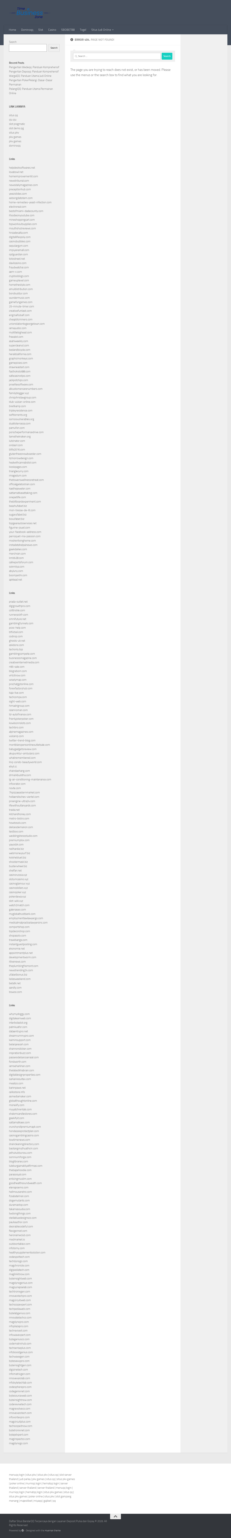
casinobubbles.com (19, 241)
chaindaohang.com (19, 770)
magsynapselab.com (20, 1287)
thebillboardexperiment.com (25, 501)
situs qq (13, 115)
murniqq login (33, 1483)
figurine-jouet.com (19, 527)
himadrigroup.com (19, 705)
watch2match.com (19, 905)
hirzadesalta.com (18, 232)
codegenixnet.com (19, 1391)
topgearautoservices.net (22, 523)
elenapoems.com (19, 1187)
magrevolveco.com (19, 1408)
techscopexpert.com (20, 1304)
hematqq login (51, 1483)
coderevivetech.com (20, 1404)
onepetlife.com (17, 497)
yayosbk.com (16, 844)
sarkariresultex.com (20, 1079)
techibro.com (16, 727)
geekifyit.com (16, 1118)
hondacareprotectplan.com (24, 1131)
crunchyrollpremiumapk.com (25, 1126)
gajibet (47, 1500)
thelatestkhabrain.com (21, 1070)
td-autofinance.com (20, 714)
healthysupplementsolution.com (27, 1252)
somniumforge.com (20, 1157)
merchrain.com (17, 553)
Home (12, 29)
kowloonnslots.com (20, 723)
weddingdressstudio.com (23, 835)
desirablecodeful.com (21, 1226)
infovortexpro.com (19, 1417)
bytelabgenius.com (19, 1313)
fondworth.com (17, 1061)
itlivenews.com (17, 961)
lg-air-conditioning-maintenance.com (30, 779)
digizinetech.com (18, 1369)
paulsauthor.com (18, 1222)
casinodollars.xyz (18, 888)
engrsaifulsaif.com (19, 315)
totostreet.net (17, 258)
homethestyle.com (19, 284)
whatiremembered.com (22, 757)
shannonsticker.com (20, 1048)
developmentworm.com (22, 957)
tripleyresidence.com (20, 410)
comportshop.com (19, 927)
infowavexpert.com (20, 1335)
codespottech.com (19, 1256)
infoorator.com (17, 783)
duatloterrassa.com (20, 423)
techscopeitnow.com (20, 1426)
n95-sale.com (17, 666)
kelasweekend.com (20, 979)
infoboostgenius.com (21, 1352)
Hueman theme (53, 1530)
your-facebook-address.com (25, 532)
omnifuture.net (17, 619)
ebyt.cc (13, 766)
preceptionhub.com (20, 189)
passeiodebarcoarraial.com (24, 1057)
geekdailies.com (18, 549)
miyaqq (38, 1500)
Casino (52, 29)
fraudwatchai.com (19, 267)
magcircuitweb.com (20, 1300)
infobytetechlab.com (20, 1382)
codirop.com (16, 636)
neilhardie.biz (16, 848)
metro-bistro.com (19, 818)
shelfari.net (15, 870)
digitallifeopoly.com (20, 237)
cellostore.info (17, 1092)
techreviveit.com (18, 1330)
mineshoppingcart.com (22, 219)
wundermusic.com (19, 297)
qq (54, 1500)
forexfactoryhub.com (20, 688)
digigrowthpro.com (19, 606)
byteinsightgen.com (20, 1365)
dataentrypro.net (18, 1031)
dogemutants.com (19, 1200)
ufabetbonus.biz (18, 974)
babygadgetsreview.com (23, 749)
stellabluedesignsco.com (23, 1217)
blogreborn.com (18, 671)
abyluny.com (16, 571)
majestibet (26, 1500)
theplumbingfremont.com (23, 966)
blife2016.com (17, 449)
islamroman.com (18, 710)
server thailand (27, 1487)
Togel (83, 29)
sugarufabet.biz (18, 514)
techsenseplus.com (20, 1348)
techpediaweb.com (19, 1309)
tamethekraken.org (20, 436)
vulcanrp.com (16, 736)
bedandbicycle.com (19, 349)
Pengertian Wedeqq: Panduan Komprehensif (34, 67)
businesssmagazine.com (23, 658)
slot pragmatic (17, 124)
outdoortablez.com (19, 1243)
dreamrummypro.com (21, 1035)
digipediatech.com (19, 1269)
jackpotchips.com (18, 380)
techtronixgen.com (19, 1291)
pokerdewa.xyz (17, 896)
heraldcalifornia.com (20, 354)
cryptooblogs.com (19, 276)
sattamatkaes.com (19, 1122)
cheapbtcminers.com (20, 319)
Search (13, 42)
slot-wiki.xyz (16, 901)
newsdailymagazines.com (23, 185)
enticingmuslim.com (20, 1178)
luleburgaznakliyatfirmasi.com (25, 1165)
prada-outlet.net (18, 601)
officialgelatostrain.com (22, 484)
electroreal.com (17, 206)
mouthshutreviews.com (22, 228)
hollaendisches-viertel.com (24, 796)
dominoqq (15, 145)
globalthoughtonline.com (23, 1100)
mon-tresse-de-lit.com (22, 510)
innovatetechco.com (20, 1317)
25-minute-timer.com (21, 306)
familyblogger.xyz (19, 393)
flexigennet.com (18, 1230)
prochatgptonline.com (21, 684)
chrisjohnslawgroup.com (22, 397)
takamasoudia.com (19, 1209)
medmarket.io (17, 1239)
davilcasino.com (18, 263)
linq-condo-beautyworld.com (25, 762)
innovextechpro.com (20, 1296)
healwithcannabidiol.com (22, 462)
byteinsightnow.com (20, 1400)
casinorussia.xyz (18, 875)
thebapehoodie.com (20, 1170)
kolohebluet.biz (17, 857)
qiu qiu (12, 119)
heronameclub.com (20, 1235)
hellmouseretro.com (20, 1191)
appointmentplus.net (21, 953)
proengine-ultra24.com (22, 801)
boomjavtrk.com (18, 575)
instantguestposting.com (23, 944)
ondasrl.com (16, 445)
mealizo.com (16, 1083)
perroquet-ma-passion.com (25, 536)
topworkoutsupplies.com (23, 224)
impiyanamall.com (19, 250)
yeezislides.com (18, 193)
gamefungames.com (20, 302)
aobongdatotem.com (21, 198)
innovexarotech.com (20, 1413)
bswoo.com (15, 992)
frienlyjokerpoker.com (21, 718)
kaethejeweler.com (19, 488)
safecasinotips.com (19, 375)
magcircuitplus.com (20, 1421)
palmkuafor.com (18, 1027)
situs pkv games (66, 1479)
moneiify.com (16, 1105)
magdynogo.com (18, 1443)
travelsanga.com (18, 940)
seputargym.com (18, 245)
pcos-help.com (17, 627)
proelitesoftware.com (21, 384)
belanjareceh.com (19, 1044)
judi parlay (25, 1479)
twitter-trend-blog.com (22, 740)
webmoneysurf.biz (19, 853)
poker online (17, 1483)
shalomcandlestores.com (23, 1113)
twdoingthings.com (20, 1213)
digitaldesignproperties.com (24, 1074)
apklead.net (15, 579)
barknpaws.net (17, 1087)
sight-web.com (17, 701)
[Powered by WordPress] (22, 1530)
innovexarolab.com (19, 1378)
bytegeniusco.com (19, 1339)
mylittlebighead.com (20, 332)
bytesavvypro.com (19, 1361)
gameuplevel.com (19, 280)
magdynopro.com (19, 1322)
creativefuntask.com (20, 310)
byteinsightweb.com (20, 1278)
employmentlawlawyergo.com (26, 918)
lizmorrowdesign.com (21, 458)
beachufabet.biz (18, 506)
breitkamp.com (17, 406)
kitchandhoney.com (20, 814)
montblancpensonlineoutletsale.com (29, 744)
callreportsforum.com (21, 562)
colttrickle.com (17, 610)
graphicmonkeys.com (21, 358)
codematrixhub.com (20, 1343)
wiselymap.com (18, 679)
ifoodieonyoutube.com (21, 215)
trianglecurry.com (19, 471)
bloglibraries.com (18, 1161)
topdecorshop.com (19, 931)
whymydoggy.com (19, 1014)
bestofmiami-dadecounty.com (26, 211)
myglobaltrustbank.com (22, 914)
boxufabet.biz (16, 519)
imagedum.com (18, 475)
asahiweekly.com (18, 341)
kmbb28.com (16, 558)
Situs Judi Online (101, 29)
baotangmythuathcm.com (23, 1148)
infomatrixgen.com (19, 1374)
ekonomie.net (17, 948)
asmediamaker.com (20, 1096)
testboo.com (16, 831)
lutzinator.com (17, 441)
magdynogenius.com (21, 1282)
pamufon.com (17, 427)
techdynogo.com (18, 1261)
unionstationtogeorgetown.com (27, 323)
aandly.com (15, 987)
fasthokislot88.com (19, 371)
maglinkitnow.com (19, 1274)
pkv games (15, 137)
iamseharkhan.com (19, 1066)
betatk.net (15, 983)
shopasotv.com (17, 935)
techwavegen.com (19, 1356)
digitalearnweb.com (20, 1018)
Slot (40, 29)
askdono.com (16, 645)
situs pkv (14, 132)
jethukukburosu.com (20, 1152)
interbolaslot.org (18, 1022)
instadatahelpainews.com (23, 545)
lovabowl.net (16, 172)
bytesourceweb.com (20, 1395)
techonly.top (16, 649)
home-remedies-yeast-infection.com (30, 202)
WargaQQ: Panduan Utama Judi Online (30, 76)
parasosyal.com (17, 1174)
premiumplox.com (19, 840)
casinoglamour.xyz (19, 883)
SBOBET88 (68, 29)
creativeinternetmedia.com (24, 662)
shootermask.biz (18, 861)
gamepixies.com (18, 362)
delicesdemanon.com (21, 827)
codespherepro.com (20, 1387)
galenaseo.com (17, 909)
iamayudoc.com (18, 328)
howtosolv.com (17, 822)
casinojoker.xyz (17, 892)
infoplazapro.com (18, 1326)
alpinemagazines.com (21, 731)
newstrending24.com (21, 970)
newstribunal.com (19, 180)
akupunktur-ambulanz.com (24, 753)
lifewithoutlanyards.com (22, 805)
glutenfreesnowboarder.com (25, 454)
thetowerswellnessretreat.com (26, 480)
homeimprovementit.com (23, 176)
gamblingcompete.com (22, 653)
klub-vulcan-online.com (22, 401)
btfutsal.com (16, 632)
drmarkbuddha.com (20, 775)
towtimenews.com (19, 1139)
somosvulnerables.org (21, 419)
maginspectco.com (19, 1439)
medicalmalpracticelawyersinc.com (28, 922)
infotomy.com (17, 1248)
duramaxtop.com (18, 1204)
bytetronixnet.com (19, 1430)
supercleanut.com (19, 345)
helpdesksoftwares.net (22, 167)
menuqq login (17, 1474)
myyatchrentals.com (20, 1109)
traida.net (14, 809)
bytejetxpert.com (18, 1434)
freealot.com (16, 336)
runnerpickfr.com (18, 614)
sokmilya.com (16, 566)
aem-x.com (15, 271)
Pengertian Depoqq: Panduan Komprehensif (34, 71)
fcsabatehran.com (19, 1196)
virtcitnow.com (17, 675)
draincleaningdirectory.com (24, 1144)
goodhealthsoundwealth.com (25, 1183)
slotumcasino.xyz (18, 879)
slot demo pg (16, 128)
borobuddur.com (18, 293)
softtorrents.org (18, 414)
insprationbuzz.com (20, 1053)
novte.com (15, 788)
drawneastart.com (19, 367)
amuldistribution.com (21, 289)
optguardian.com (18, 254)
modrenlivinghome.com (22, 540)
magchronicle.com (19, 1265)
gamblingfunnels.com (21, 623)
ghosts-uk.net (17, 640)
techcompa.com (18, 697)
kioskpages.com (18, 467)
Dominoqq (27, 29)
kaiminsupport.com (20, 1040)
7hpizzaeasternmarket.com (24, 792)
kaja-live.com (16, 692)
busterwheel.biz (18, 866)
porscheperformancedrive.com (26, 432)
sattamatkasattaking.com (23, 493)
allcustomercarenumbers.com (26, 388)
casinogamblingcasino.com (24, 1135)
